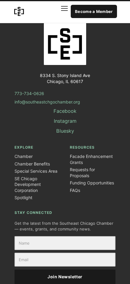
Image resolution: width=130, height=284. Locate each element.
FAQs (75, 190)
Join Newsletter (64, 276)
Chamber (24, 156)
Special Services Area (36, 171)
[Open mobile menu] (61, 11)
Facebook (65, 111)
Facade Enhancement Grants (91, 159)
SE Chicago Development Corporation (28, 184)
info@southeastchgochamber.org (47, 101)
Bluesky (65, 131)
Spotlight (23, 197)
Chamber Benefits (32, 163)
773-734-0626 (29, 93)
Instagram (65, 121)
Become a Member (94, 11)
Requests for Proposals (82, 172)
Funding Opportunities (92, 182)
